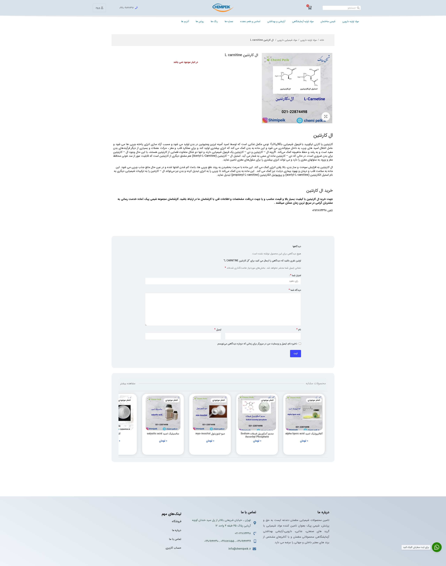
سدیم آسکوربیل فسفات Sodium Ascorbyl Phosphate (257, 435)
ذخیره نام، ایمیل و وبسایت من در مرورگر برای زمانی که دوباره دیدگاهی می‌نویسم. (257, 344)
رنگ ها (214, 21)
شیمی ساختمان (328, 21)
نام (298, 329)
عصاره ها (229, 21)
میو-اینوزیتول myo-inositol (210, 434)
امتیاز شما (295, 275)
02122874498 (319, 210)
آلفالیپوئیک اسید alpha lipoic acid (304, 434)
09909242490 (211, 541)
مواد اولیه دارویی (350, 21)
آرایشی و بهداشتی (276, 21)
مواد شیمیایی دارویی (287, 40)
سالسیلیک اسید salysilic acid (163, 434)
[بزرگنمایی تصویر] (325, 116)
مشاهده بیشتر (127, 383)
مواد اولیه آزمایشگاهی (303, 21)
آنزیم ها (185, 21)
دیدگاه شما (295, 290)
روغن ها (200, 21)
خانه (322, 40)
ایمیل (217, 329)
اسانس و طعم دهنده (250, 21)
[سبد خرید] (309, 7)
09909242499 (244, 541)
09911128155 (227, 541)
